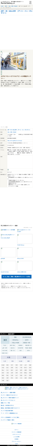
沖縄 (3, 380)
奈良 (21, 372)
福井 (12, 370)
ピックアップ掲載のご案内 (7, 420)
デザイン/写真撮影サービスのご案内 (10, 417)
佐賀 (7, 378)
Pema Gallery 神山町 (5, 238)
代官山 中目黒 (15, 342)
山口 (16, 375)
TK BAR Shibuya (20, 245)
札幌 (5, 361)
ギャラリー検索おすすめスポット (9, 395)
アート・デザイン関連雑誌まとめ (9, 413)
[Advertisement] (16, 32)
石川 (7, 370)
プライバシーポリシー (16, 441)
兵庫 (16, 372)
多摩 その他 (4, 353)
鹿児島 (30, 378)
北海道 (2, 365)
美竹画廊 (13, 229)
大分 (21, 378)
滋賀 (12, 372)
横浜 (12, 361)
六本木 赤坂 (4, 350)
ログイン (16, 429)
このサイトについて (16, 434)
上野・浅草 (4, 348)
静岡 (26, 370)
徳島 (21, 375)
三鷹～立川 (12, 350)
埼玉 (16, 367)
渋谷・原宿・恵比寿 (13, 6)
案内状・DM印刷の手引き (7, 405)
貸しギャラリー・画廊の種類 (8, 392)
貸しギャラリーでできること (8, 400)
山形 (26, 365)
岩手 (12, 365)
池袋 (20, 350)
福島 (30, 365)
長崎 (26, 378)
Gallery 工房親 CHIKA (21, 272)
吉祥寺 (26, 340)
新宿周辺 (20, 345)
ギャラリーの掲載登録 (16, 432)
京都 (24, 357)
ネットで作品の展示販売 (7, 410)
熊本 (12, 378)
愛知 (30, 370)
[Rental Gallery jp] (8, 3)
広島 (12, 375)
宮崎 (16, 378)
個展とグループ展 (5, 403)
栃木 (7, 367)
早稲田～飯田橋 (28, 348)
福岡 (28, 361)
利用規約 (16, 439)
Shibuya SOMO (20, 258)
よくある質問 (16, 436)
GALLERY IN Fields (5, 272)
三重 (7, 372)
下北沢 (4, 345)
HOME (2, 6)
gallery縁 (3, 258)
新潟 (30, 367)
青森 (7, 365)
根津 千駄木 (12, 345)
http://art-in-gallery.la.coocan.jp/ (15, 140)
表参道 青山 (15, 340)
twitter (16, 443)
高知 (3, 378)
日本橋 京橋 (20, 348)
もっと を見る (16, 276)
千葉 (21, 367)
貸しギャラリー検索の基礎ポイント (10, 397)
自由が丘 (12, 348)
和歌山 (25, 372)
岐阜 (3, 372)
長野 (21, 370)
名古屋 (20, 361)
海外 (7, 380)
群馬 (12, 367)
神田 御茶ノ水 (28, 345)
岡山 (7, 375)
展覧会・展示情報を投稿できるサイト (10, 408)
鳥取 (30, 372)
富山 (3, 370)
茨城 (3, 367)
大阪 (8, 357)
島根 (3, 375)
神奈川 (25, 367)
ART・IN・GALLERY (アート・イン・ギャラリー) (17, 12)
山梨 (16, 370)
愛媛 (30, 375)
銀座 (15, 337)
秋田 (16, 365)
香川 (26, 375)
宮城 (21, 365)
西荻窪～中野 (26, 342)
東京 (6, 6)
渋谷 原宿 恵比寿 (27, 337)
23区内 (28, 350)
